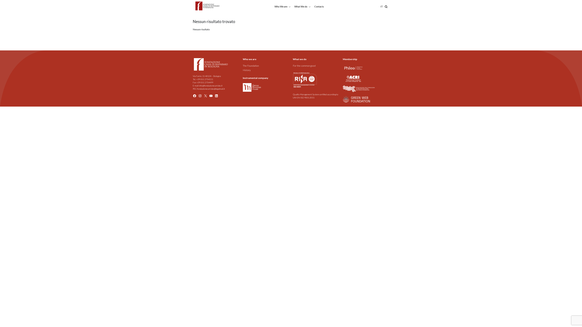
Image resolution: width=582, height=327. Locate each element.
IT (381, 6)
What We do (300, 6)
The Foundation (251, 65)
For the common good (304, 65)
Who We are (280, 6)
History (247, 70)
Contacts (319, 6)
